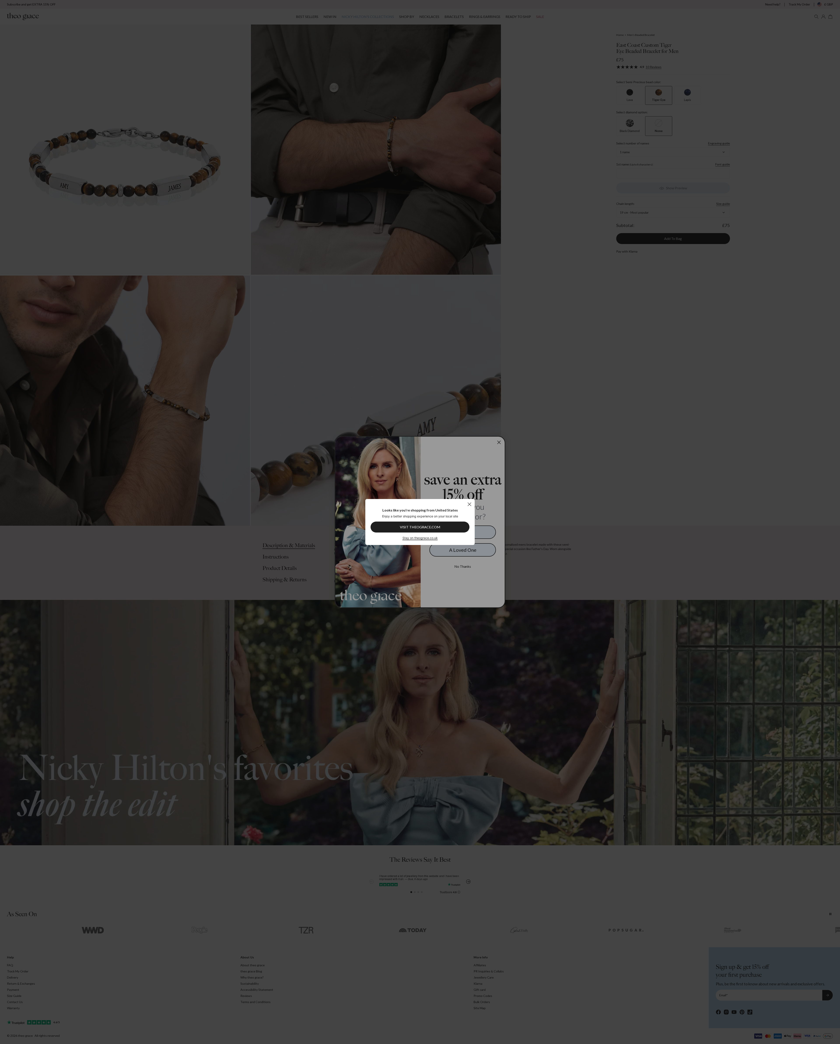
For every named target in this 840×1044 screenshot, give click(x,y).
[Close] (469, 504)
